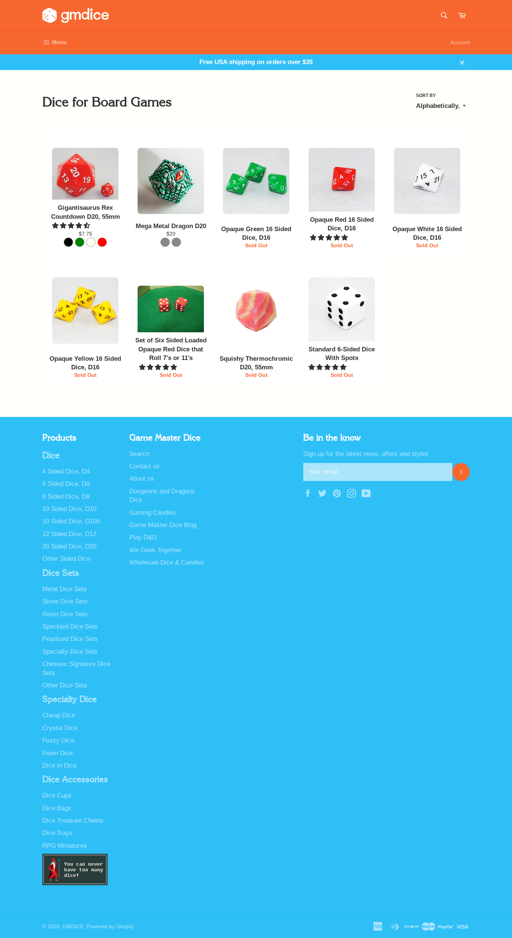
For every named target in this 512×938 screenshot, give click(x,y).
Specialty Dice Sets (69, 651)
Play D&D (143, 537)
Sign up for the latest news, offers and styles (365, 453)
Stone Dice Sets (65, 601)
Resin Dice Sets (65, 614)
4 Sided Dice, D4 (66, 471)
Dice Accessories (75, 779)
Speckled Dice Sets (69, 626)
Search (139, 453)
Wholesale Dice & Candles (166, 562)
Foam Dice (57, 753)
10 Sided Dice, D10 (69, 508)
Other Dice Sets (64, 685)
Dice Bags (56, 808)
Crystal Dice (59, 728)
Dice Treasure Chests (72, 820)
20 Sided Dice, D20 (69, 546)
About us (141, 478)
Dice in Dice (59, 765)
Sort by (426, 95)
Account (460, 42)
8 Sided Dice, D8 (66, 496)
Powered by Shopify (110, 926)
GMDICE (73, 926)
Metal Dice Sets (64, 589)
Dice (51, 455)
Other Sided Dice (66, 558)
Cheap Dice (58, 715)
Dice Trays (57, 832)
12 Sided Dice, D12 (69, 534)
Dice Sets (60, 573)
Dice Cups (57, 795)
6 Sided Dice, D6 (66, 483)
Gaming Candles (152, 512)
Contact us (144, 466)
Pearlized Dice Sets (70, 638)
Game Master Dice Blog (162, 525)
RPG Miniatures (64, 845)
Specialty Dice (69, 699)
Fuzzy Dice (58, 740)
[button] (72, 225)
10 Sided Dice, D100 (71, 521)
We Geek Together (155, 550)
